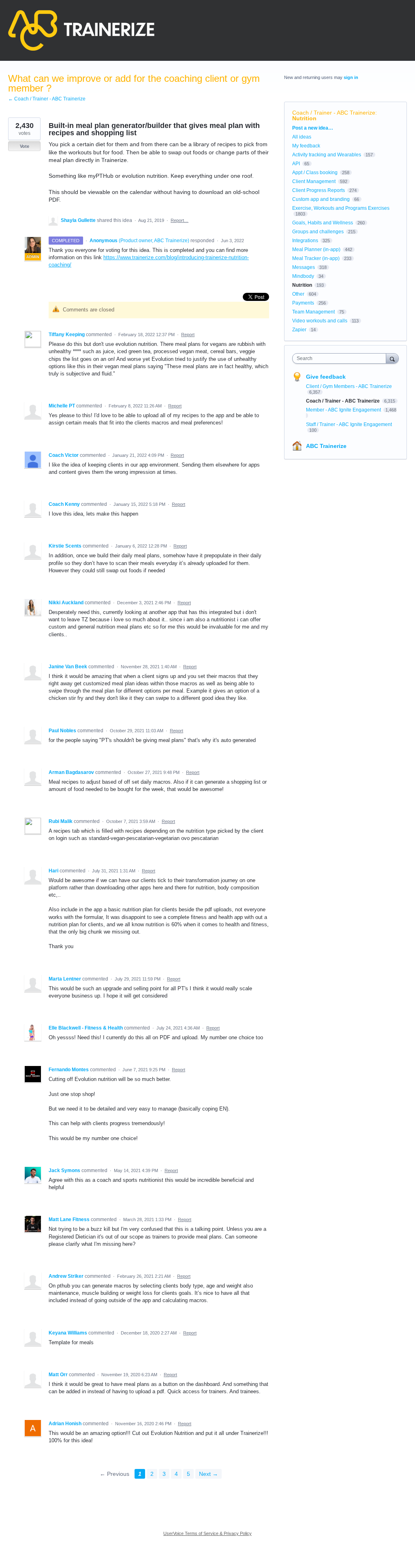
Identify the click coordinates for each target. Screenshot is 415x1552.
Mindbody (303, 276)
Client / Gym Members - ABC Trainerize (349, 386)
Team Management (313, 312)
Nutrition (304, 118)
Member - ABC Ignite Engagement (344, 410)
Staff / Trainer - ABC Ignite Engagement (349, 424)
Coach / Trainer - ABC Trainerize (333, 112)
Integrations (305, 240)
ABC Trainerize (326, 446)
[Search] (392, 358)
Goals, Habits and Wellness (322, 223)
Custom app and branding (321, 199)
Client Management (314, 181)
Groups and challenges (318, 232)
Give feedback (326, 376)
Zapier (299, 330)
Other (298, 294)
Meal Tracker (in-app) (316, 258)
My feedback (306, 146)
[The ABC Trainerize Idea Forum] (81, 30)
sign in (351, 77)
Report (188, 334)
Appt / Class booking (315, 172)
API (296, 163)
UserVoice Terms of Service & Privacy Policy (207, 1533)
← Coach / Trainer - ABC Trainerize (47, 99)
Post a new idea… (312, 128)
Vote (24, 146)
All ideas (301, 137)
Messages (303, 267)
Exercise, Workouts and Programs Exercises (340, 208)
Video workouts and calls (319, 321)
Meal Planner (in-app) (316, 249)
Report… (179, 220)
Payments (303, 303)
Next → (208, 1474)
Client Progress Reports (318, 190)
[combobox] (341, 358)
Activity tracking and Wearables (326, 155)
